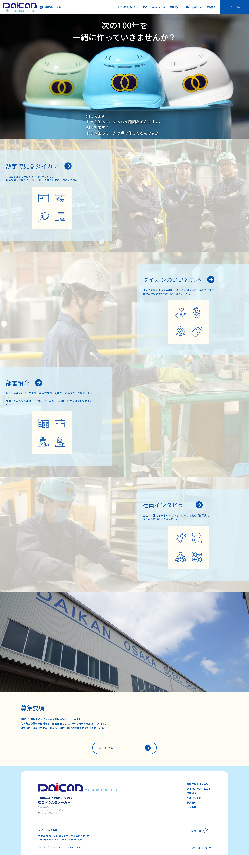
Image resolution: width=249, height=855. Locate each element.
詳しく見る (105, 748)
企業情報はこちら (52, 7)
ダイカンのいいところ (154, 7)
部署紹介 (174, 7)
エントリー (235, 7)
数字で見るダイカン (127, 7)
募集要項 (211, 7)
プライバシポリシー (200, 847)
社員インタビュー (193, 7)
